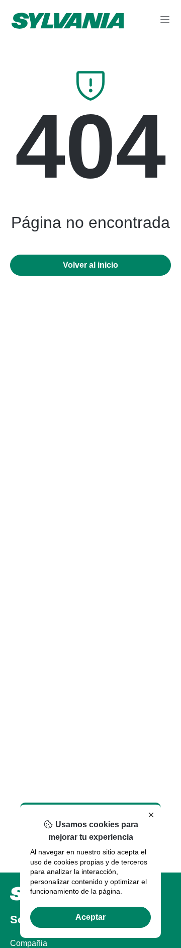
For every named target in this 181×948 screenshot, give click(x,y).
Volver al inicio (90, 265)
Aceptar (90, 917)
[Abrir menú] (165, 20)
